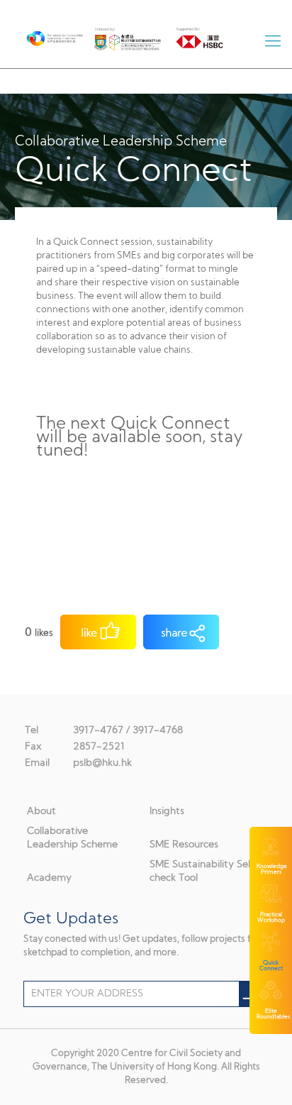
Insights (167, 811)
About (41, 811)
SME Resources (184, 845)
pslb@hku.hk (102, 763)
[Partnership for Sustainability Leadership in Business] (44, 35)
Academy (49, 878)
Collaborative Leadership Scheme (72, 838)
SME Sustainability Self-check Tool (205, 871)
